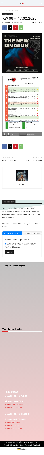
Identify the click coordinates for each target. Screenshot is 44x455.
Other (15, 247)
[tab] (12, 233)
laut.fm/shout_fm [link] (12, 425)
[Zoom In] (25, 134)
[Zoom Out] (21, 134)
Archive (10, 10)
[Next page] (8, 134)
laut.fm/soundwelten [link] (13, 407)
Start (4, 10)
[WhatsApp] (21, 27)
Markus (7, 22)
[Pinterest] (15, 27)
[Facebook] (4, 27)
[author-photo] (22, 181)
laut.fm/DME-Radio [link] (12, 422)
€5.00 (11, 244)
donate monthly (12, 233)
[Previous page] (4, 134)
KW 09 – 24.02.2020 (34, 161)
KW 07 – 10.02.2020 (9, 161)
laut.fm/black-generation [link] (15, 404)
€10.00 (23, 244)
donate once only (33, 233)
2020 (16, 10)
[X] (10, 27)
